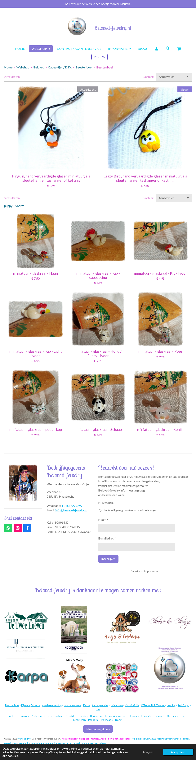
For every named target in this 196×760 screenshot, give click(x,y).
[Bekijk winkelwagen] (179, 48)
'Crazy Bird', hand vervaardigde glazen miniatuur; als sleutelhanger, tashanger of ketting (145, 178)
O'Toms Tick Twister (153, 705)
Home (8, 67)
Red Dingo (183, 705)
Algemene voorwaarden (169, 738)
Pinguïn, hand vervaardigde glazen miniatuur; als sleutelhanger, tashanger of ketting (51, 178)
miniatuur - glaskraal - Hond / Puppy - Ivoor (98, 353)
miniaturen (117, 705)
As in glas (37, 716)
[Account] (156, 48)
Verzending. (25, 743)
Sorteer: (149, 76)
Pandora (93, 719)
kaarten (134, 716)
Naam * (103, 519)
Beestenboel (84, 67)
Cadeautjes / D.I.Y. (60, 67)
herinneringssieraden (116, 716)
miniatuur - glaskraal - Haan (35, 273)
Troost (118, 719)
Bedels (47, 716)
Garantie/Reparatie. (41, 743)
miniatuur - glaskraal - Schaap (98, 429)
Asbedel (13, 716)
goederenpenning (52, 705)
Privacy (185, 738)
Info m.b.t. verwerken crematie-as (89, 743)
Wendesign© (24, 738)
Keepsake (146, 716)
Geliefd (70, 716)
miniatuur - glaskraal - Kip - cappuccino (98, 275)
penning (171, 705)
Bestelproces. (11, 743)
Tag (98, 709)
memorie (159, 716)
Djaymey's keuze (30, 705)
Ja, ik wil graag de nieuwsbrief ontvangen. (131, 510)
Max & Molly (132, 705)
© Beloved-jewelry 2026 (144, 738)
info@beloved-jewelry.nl (71, 510)
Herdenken (82, 716)
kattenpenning (100, 705)
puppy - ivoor (14, 205)
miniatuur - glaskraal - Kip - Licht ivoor (35, 353)
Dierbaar (59, 716)
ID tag (86, 705)
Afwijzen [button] (148, 752)
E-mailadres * (107, 538)
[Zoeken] (167, 48)
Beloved (38, 67)
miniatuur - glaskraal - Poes (160, 351)
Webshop (22, 67)
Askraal (25, 716)
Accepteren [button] (178, 752)
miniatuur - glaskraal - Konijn (160, 429)
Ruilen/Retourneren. (62, 743)
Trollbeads (106, 719)
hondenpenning (72, 705)
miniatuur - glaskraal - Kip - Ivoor (160, 273)
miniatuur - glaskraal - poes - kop (35, 429)
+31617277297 (72, 505)
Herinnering (96, 716)
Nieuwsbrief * (107, 502)
